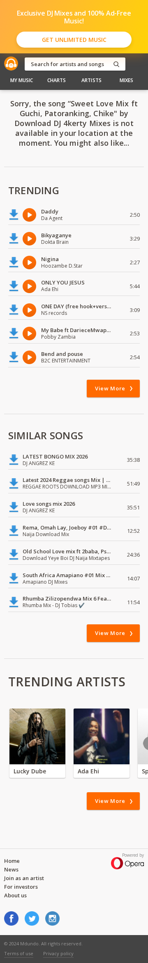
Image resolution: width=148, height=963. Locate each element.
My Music (21, 80)
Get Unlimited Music (74, 40)
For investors (21, 886)
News (11, 869)
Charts (56, 80)
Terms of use (18, 953)
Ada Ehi (88, 771)
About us (15, 895)
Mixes (127, 80)
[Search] (116, 64)
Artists (91, 80)
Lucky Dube (30, 771)
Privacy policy (58, 953)
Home (12, 860)
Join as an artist (24, 878)
